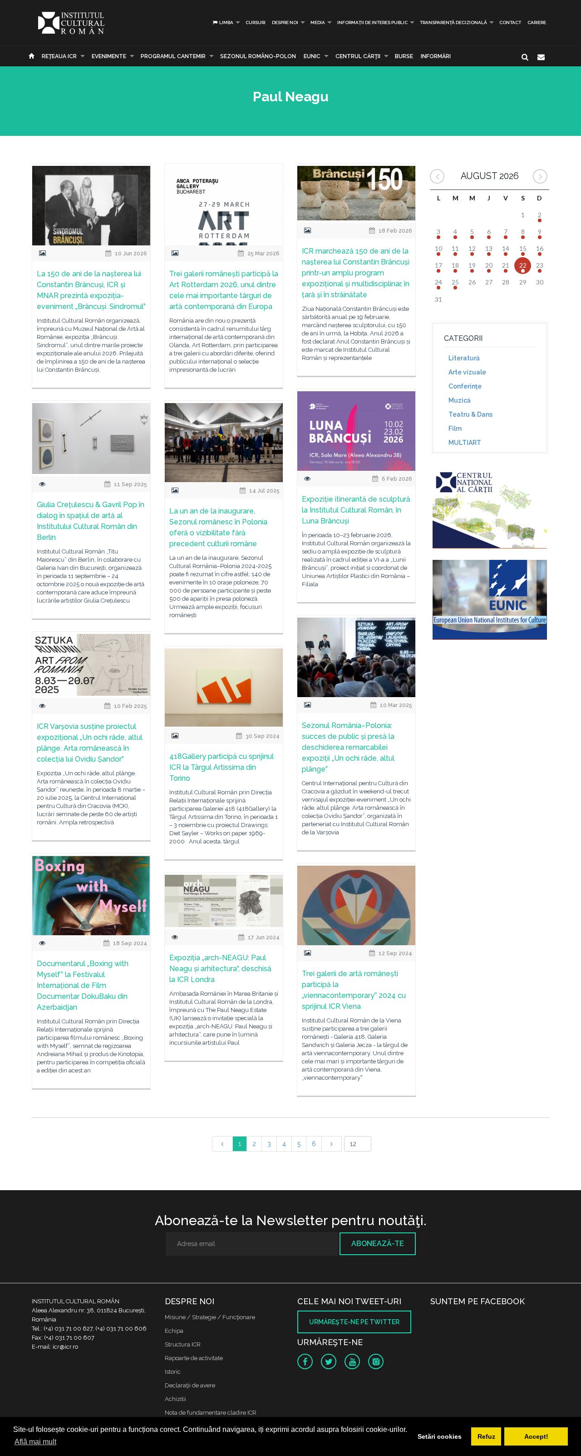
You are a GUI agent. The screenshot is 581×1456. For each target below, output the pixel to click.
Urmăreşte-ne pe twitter (354, 1322)
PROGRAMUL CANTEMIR (173, 56)
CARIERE (536, 22)
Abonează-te (377, 1243)
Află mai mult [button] (35, 1442)
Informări (436, 56)
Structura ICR (183, 1344)
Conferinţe (465, 386)
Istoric (173, 1371)
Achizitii (175, 1399)
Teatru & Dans (470, 414)
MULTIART (464, 442)
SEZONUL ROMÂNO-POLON (258, 56)
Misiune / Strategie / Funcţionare (210, 1317)
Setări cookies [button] (440, 1436)
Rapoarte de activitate (194, 1358)
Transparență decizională (453, 22)
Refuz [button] (486, 1436)
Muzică (459, 400)
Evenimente (109, 56)
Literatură (464, 358)
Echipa (174, 1330)
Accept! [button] (536, 1436)
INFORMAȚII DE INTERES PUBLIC (372, 22)
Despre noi (285, 22)
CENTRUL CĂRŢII (357, 56)
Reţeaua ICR (59, 56)
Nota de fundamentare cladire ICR (210, 1412)
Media (317, 22)
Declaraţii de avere (190, 1385)
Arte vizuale (467, 372)
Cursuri (256, 22)
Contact (510, 22)
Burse (404, 56)
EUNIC (312, 56)
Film (455, 428)
